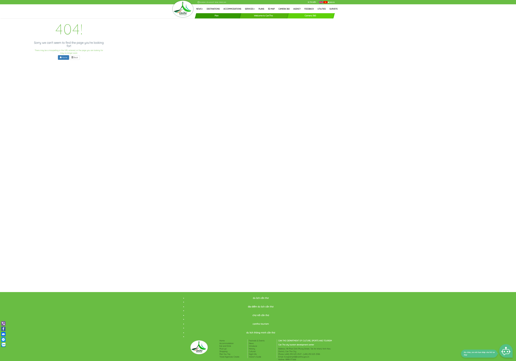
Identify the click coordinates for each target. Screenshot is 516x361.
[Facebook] (3, 329)
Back (75, 57)
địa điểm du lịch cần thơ (260, 306)
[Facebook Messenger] (3, 339)
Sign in (332, 2)
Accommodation (226, 343)
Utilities (322, 9)
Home (64, 57)
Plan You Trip (224, 354)
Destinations (213, 9)
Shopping (223, 351)
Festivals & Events (257, 340)
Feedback (309, 9)
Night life (253, 354)
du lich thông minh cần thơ (260, 332)
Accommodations (232, 9)
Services (249, 9)
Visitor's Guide (255, 357)
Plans (261, 9)
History (252, 349)
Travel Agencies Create (229, 357)
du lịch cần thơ (261, 298)
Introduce (253, 346)
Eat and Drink (225, 346)
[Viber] (3, 323)
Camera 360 (284, 9)
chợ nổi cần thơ (260, 315)
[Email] (3, 334)
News (199, 9)
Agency (297, 9)
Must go (223, 349)
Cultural (252, 351)
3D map (271, 9)
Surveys (333, 9)
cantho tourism (261, 323)
